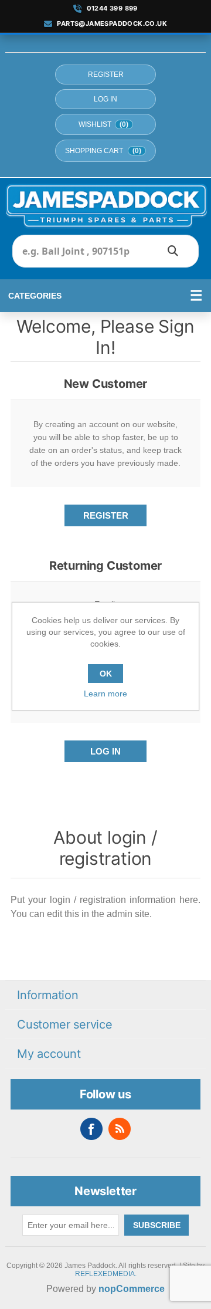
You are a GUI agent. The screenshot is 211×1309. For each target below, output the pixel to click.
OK (106, 673)
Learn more (105, 693)
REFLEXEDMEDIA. (106, 1274)
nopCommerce (131, 1289)
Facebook (91, 1129)
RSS (119, 1129)
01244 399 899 (112, 8)
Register (106, 74)
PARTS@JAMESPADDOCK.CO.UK (112, 24)
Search (173, 251)
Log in (105, 99)
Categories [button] (35, 295)
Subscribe (157, 1225)
